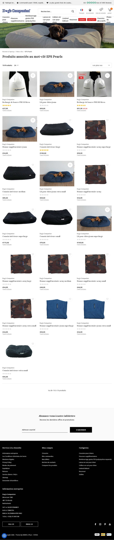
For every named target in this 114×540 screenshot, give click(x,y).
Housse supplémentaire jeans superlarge (57, 326)
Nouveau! (73, 19)
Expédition (6, 468)
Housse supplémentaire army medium (55, 281)
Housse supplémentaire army (89, 192)
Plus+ (30, 535)
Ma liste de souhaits (49, 462)
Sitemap (5, 478)
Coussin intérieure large (50, 147)
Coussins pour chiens (6, 19)
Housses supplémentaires (17, 19)
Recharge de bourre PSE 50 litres (16, 102)
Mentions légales (8, 459)
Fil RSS (36, 535)
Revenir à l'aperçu (8, 52)
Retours (5, 471)
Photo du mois (109, 19)
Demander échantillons (10, 481)
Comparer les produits (49, 465)
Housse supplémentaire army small (91, 281)
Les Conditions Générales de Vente (14, 456)
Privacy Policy (6, 462)
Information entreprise (10, 453)
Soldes (82, 19)
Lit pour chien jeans (48, 102)
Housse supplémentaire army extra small (19, 326)
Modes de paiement (9, 465)
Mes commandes (47, 456)
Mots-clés (19, 52)
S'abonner (81, 430)
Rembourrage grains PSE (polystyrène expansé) (30, 19)
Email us (29, 524)
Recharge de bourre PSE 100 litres (91, 102)
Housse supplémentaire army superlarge (94, 147)
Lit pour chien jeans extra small (53, 192)
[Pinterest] (105, 524)
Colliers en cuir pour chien (56, 19)
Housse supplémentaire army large (16, 281)
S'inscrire (45, 453)
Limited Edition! (65, 19)
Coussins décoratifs (101, 19)
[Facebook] (95, 524)
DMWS (25, 535)
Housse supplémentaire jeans (14, 147)
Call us (11, 524)
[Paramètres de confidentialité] (4, 535)
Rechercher (73, 11)
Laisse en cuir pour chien (46, 19)
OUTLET (91, 19)
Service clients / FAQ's (9, 474)
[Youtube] (110, 524)
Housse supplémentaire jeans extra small (94, 326)
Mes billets (45, 459)
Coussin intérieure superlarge (15, 236)
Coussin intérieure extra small (15, 370)
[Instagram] (100, 524)
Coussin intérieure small (50, 236)
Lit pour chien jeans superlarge (90, 236)
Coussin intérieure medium (13, 192)
